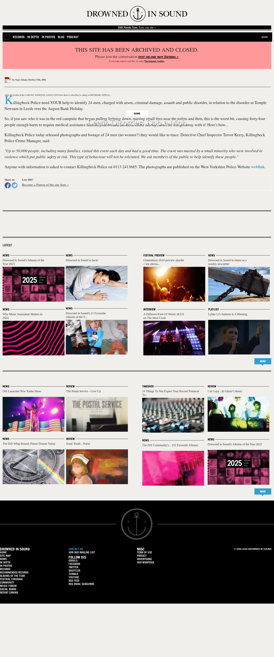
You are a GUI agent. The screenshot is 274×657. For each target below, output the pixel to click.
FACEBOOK (74, 564)
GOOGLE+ (73, 560)
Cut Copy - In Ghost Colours (225, 391)
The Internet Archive (154, 61)
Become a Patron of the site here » (45, 184)
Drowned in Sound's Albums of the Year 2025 (235, 444)
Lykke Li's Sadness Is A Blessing (227, 314)
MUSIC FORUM (8, 586)
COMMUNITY (7, 582)
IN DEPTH (5, 562)
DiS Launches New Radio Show (22, 391)
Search (265, 37)
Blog (61, 37)
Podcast (72, 37)
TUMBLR (73, 574)
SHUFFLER (74, 571)
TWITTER (73, 567)
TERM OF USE (144, 552)
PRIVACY (142, 556)
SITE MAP (5, 556)
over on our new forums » (158, 56)
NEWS (3, 559)
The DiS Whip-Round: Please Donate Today (29, 443)
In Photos (48, 37)
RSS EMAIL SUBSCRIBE (81, 584)
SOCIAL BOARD (8, 589)
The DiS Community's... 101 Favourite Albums (170, 445)
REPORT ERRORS (9, 592)
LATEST (7, 245)
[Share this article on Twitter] (15, 185)
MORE (263, 361)
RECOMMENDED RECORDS (14, 572)
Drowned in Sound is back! (82, 260)
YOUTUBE (74, 577)
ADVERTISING (144, 559)
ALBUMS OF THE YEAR (12, 576)
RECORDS (5, 569)
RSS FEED (74, 581)
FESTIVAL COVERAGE (11, 579)
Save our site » (137, 27)
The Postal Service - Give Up (83, 391)
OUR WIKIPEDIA (145, 562)
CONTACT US (76, 549)
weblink (258, 167)
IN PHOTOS (6, 566)
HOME (3, 552)
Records (19, 37)
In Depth (33, 37)
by (19, 79)
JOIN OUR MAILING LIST (82, 552)
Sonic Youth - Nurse (78, 443)
